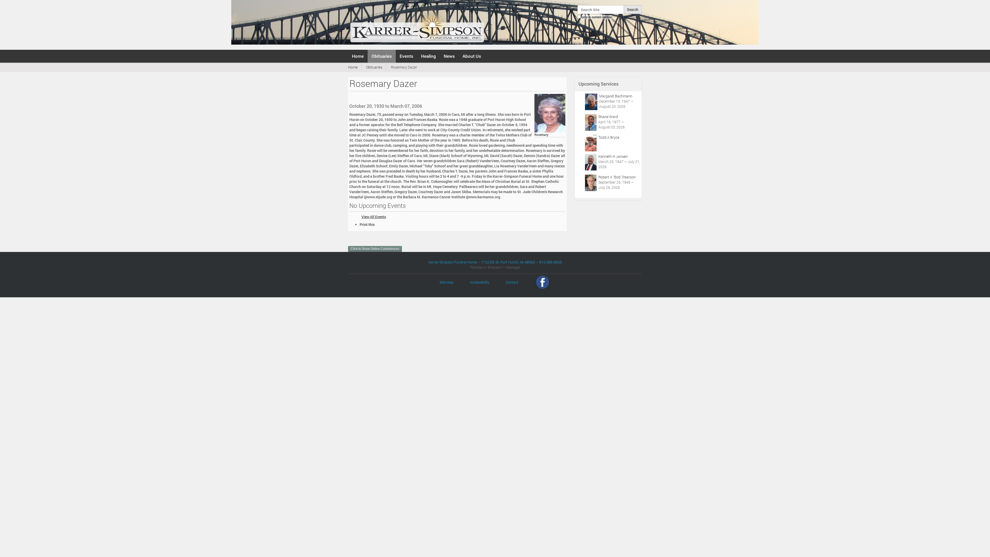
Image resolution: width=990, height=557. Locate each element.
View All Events (373, 216)
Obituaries (382, 56)
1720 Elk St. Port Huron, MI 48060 (508, 262)
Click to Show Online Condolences (375, 249)
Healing (428, 56)
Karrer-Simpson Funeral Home (452, 262)
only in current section (597, 17)
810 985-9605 (550, 262)
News (449, 56)
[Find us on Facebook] (542, 282)
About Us (472, 56)
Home (358, 56)
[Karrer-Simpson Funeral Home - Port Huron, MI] (417, 24)
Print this (367, 224)
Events (406, 56)
